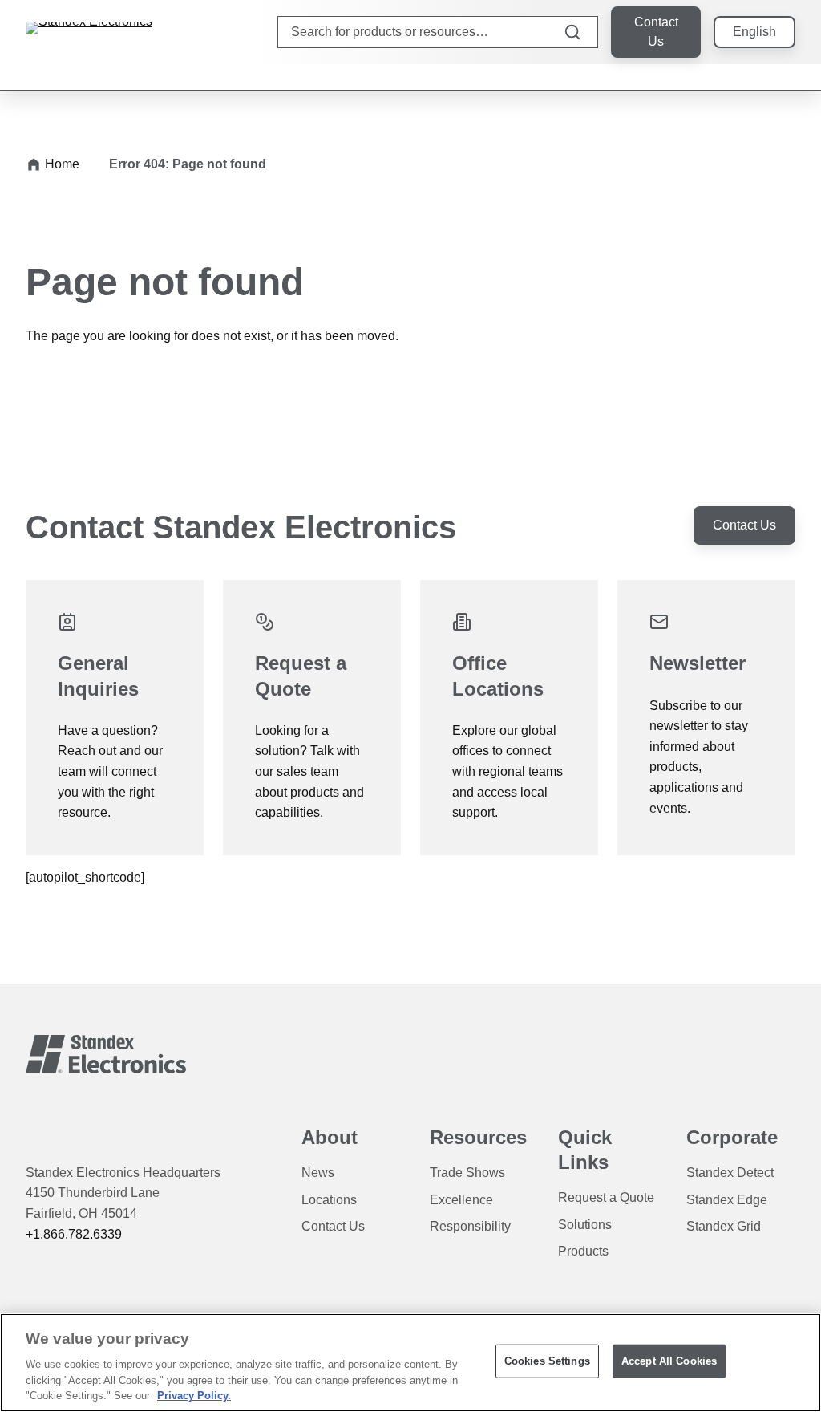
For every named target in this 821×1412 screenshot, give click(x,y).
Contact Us (656, 31)
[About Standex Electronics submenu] (789, 77)
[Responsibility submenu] (757, 77)
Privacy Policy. (194, 1396)
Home (62, 164)
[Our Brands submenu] (693, 77)
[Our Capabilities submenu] (660, 77)
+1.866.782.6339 (74, 1234)
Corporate (732, 1137)
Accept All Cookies (669, 1361)
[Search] (572, 32)
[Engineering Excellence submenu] (725, 77)
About (329, 1137)
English (754, 32)
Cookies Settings (547, 1361)
